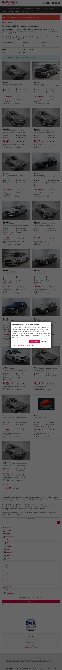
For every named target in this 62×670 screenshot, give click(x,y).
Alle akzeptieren (34, 341)
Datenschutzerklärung (19, 345)
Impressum (30, 345)
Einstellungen (45, 341)
